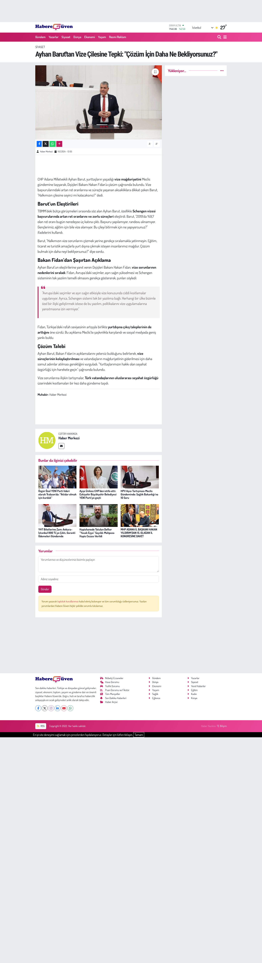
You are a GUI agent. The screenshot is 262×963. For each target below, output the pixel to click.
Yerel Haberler (198, 686)
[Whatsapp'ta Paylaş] (52, 144)
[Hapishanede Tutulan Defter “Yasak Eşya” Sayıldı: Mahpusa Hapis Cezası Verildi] (98, 515)
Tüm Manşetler (112, 694)
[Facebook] (38, 708)
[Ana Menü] (224, 37)
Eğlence (156, 698)
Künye (194, 698)
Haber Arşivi (111, 702)
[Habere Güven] (54, 27)
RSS (42, 726)
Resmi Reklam (117, 37)
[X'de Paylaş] (46, 144)
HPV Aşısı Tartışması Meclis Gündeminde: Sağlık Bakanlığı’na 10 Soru (139, 494)
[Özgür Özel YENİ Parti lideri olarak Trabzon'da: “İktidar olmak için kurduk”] (57, 476)
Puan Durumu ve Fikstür (117, 690)
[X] (45, 708)
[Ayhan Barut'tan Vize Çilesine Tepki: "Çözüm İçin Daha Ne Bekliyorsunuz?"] (98, 102)
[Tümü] (222, 70)
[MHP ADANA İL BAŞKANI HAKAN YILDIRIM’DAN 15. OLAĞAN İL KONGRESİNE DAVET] (140, 515)
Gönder (45, 589)
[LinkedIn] (57, 708)
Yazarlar (53, 37)
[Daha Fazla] (59, 144)
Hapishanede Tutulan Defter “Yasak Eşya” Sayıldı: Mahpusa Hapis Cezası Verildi (96, 533)
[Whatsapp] (70, 708)
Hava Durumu (112, 682)
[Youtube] (64, 708)
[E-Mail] (61, 446)
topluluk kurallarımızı (68, 601)
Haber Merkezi (46, 151)
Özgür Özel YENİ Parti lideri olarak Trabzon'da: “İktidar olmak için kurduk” (57, 494)
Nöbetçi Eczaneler (114, 678)
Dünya (77, 37)
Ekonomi (89, 37)
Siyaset (65, 37)
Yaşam (102, 37)
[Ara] (219, 37)
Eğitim (194, 690)
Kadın (194, 694)
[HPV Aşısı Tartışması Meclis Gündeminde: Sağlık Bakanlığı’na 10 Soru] (140, 476)
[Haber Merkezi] (46, 440)
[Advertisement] (98, 645)
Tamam (139, 735)
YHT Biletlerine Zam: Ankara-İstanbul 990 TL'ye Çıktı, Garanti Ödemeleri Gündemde (56, 533)
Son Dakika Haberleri (115, 698)
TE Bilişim (222, 726)
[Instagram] (51, 708)
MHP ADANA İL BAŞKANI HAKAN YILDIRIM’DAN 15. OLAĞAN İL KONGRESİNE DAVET (139, 533)
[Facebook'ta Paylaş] (39, 144)
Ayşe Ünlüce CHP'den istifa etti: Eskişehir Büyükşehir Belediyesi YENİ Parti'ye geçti (98, 494)
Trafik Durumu (112, 686)
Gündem (40, 37)
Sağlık (155, 694)
